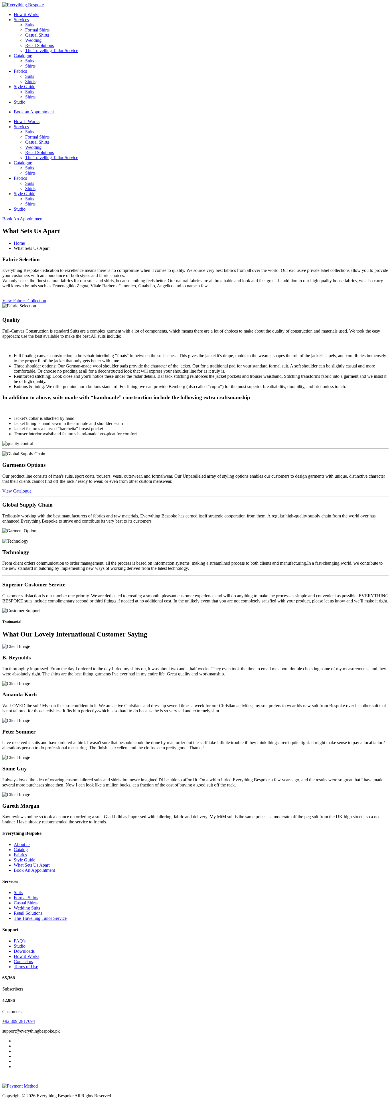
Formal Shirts (37, 29)
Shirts (30, 66)
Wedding (33, 40)
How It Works (27, 121)
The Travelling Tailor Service (51, 50)
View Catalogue (16, 491)
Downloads (24, 951)
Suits (29, 24)
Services (21, 19)
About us (22, 844)
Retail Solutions (39, 45)
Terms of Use (26, 966)
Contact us (23, 961)
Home (19, 243)
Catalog (21, 849)
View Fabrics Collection (24, 300)
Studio (19, 102)
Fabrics (20, 71)
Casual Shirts (37, 35)
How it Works (26, 14)
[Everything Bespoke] (23, 4)
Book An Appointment (23, 218)
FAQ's (19, 940)
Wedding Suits (27, 908)
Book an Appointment (34, 111)
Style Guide (24, 86)
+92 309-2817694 (18, 1021)
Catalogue (23, 55)
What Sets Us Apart (32, 865)
